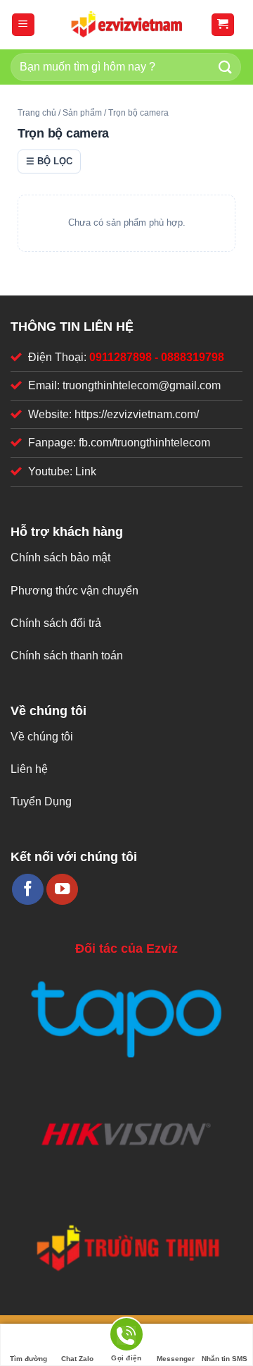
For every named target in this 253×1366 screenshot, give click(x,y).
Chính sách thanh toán (67, 655)
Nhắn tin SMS (224, 1358)
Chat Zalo (77, 1358)
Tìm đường (28, 1358)
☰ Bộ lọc (49, 161)
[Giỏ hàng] (223, 25)
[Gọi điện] (126, 1337)
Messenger (176, 1358)
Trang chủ (37, 113)
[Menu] (23, 25)
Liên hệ (29, 769)
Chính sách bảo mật (60, 557)
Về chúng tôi (42, 737)
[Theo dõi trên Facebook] (28, 889)
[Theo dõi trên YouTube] (62, 889)
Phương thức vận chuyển (74, 591)
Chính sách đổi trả (56, 623)
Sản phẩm (82, 113)
